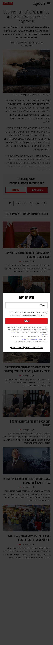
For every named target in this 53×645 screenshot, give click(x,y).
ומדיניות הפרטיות (27, 339)
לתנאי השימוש (37, 339)
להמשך (26, 321)
